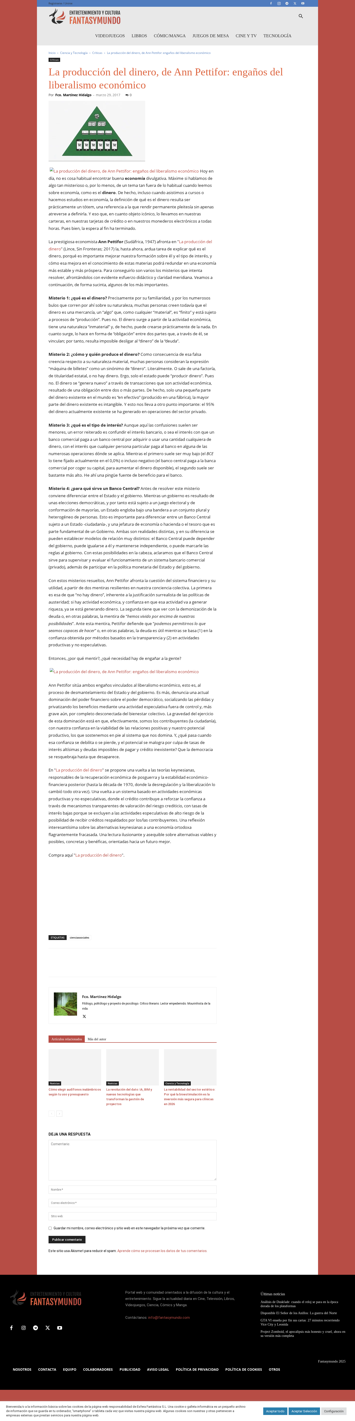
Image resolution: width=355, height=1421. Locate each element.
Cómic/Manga (170, 35)
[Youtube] (302, 3)
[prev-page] (52, 1114)
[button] (300, 17)
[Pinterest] (75, 967)
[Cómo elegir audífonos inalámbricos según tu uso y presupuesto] (75, 1067)
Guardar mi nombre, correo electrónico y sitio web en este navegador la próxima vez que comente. (129, 1228)
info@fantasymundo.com (169, 1317)
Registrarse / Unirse (60, 3)
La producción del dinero (79, 770)
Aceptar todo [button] (275, 1411)
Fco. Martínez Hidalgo (73, 95)
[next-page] (59, 1114)
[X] (294, 3)
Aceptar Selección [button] (304, 1411)
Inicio (52, 53)
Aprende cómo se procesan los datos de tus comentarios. (162, 1251)
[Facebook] (271, 3)
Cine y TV (246, 35)
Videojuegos (110, 35)
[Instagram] (279, 3)
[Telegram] (287, 3)
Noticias (55, 1083)
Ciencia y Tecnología (74, 53)
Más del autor (97, 1039)
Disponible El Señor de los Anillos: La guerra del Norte (299, 1313)
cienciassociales (79, 937)
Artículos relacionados (66, 1039)
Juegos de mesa (210, 35)
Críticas (97, 53)
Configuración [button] (334, 1411)
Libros (139, 35)
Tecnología (277, 35)
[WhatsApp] (87, 967)
